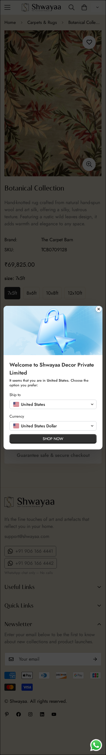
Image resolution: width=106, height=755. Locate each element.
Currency (16, 416)
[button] (53, 404)
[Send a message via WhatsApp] (96, 745)
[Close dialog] (98, 309)
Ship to (15, 394)
